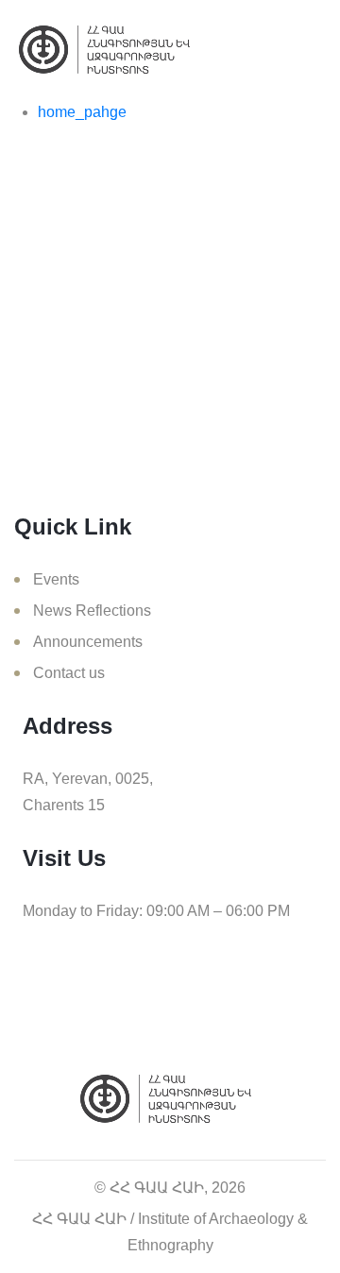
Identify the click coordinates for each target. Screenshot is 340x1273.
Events (56, 579)
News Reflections (92, 611)
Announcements (88, 642)
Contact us (69, 673)
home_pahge (82, 112)
